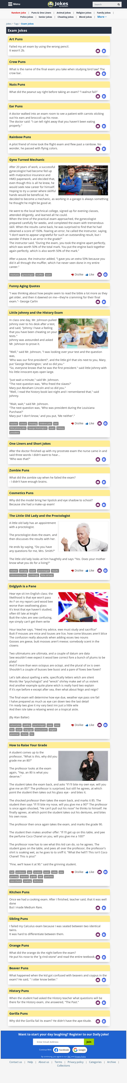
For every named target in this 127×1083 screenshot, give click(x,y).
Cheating (66, 16)
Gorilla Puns (18, 1013)
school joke (15, 725)
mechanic (14, 274)
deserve (24, 876)
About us (44, 1062)
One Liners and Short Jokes (30, 443)
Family (104, 12)
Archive (111, 1062)
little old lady (47, 575)
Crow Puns (17, 62)
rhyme (25, 734)
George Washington (37, 428)
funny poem (41, 729)
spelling (26, 725)
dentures (38, 881)
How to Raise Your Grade (28, 745)
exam (48, 274)
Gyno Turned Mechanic (26, 160)
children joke (45, 423)
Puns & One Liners (41, 12)
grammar (14, 734)
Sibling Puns (18, 919)
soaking (27, 881)
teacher (13, 423)
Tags (16, 23)
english (53, 729)
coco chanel (15, 881)
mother (13, 570)
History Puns (19, 991)
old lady (23, 570)
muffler (39, 274)
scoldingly (33, 575)
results (55, 570)
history (60, 428)
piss (61, 872)
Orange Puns (19, 945)
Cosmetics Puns (21, 493)
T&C (69, 1056)
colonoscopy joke (18, 575)
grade (33, 876)
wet (40, 876)
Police (26, 16)
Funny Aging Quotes (24, 286)
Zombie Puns (19, 470)
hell (11, 872)
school (23, 423)
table (54, 872)
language (28, 729)
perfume (49, 876)
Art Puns (16, 39)
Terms (58, 1062)
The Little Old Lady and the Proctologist (39, 516)
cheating (33, 423)
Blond (85, 16)
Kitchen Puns (19, 892)
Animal (64, 12)
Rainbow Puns (20, 137)
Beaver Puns (18, 968)
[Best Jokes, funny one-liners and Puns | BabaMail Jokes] (58, 3)
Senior (45, 16)
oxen (50, 725)
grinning (14, 876)
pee (29, 872)
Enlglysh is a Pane (22, 586)
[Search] (119, 4)
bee (12, 729)
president (14, 432)
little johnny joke (18, 428)
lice (31, 734)
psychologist (39, 725)
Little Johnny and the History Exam (36, 312)
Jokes (8, 23)
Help (30, 1062)
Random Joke (18, 12)
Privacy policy (75, 1062)
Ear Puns (16, 106)
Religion (83, 12)
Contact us (15, 1062)
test (56, 423)
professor (20, 872)
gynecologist (27, 274)
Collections (63, 1065)
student (37, 872)
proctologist (43, 570)
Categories (95, 1062)
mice (57, 725)
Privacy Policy (80, 1056)
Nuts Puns (17, 84)
